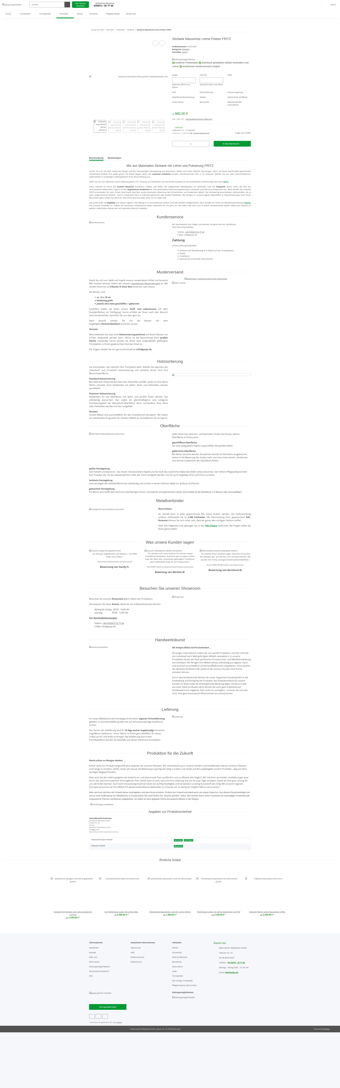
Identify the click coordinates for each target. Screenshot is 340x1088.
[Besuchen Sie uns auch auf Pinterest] (98, 1016)
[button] (316, 4)
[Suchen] (67, 4)
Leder (174, 971)
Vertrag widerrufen (107, 1007)
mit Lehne (178, 840)
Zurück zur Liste (97, 30)
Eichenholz (177, 952)
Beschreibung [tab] (96, 158)
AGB (132, 952)
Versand (119, 1022)
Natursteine (177, 966)
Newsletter (94, 947)
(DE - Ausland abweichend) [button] (199, 133)
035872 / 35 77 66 (103, 5)
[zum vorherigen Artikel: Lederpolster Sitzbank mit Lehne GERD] (248, 30)
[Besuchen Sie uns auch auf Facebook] (92, 1016)
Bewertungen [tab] (114, 158)
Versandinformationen (99, 971)
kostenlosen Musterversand (145, 283)
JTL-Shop (326, 1029)
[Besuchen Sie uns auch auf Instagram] (105, 1016)
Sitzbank (186, 49)
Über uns (93, 957)
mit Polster (188, 840)
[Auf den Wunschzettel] (162, 43)
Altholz (175, 947)
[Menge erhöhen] (206, 144)
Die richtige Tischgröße (182, 980)
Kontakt (92, 952)
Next (166, 126)
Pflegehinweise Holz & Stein (184, 985)
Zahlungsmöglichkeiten (99, 966)
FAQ (91, 976)
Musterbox (177, 962)
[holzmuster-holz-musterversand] (205, 278)
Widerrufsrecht (137, 957)
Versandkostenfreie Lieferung (199, 119)
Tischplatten (177, 976)
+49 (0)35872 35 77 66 (194, 232)
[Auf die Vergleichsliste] (155, 43)
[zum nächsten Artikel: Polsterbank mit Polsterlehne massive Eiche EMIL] (242, 30)
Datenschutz (136, 962)
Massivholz (178, 846)
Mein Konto (94, 962)
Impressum (136, 947)
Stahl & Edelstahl (179, 957)
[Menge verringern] (175, 144)
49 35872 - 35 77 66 (236, 962)
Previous (91, 126)
